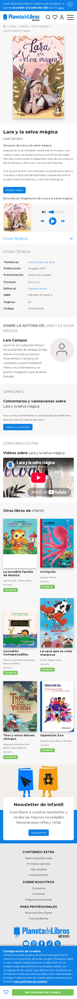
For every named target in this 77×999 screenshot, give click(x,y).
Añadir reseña (14, 190)
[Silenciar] (43, 212)
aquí (61, 7)
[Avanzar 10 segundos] (63, 221)
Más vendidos (38, 869)
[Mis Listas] (54, 17)
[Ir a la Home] (4, 26)
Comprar (10, 589)
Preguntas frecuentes (38, 899)
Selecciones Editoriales (38, 858)
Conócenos (38, 888)
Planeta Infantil (37, 288)
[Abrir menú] (70, 17)
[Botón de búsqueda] (48, 17)
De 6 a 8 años (46, 262)
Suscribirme (38, 832)
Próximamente (38, 874)
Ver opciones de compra (43, 992)
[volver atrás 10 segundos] (42, 221)
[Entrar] (61, 17)
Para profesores (38, 918)
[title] (42, 932)
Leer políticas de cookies (30, 981)
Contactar (38, 893)
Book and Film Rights (38, 912)
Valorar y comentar (18, 427)
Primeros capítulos (38, 863)
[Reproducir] (52, 221)
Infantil (32, 262)
